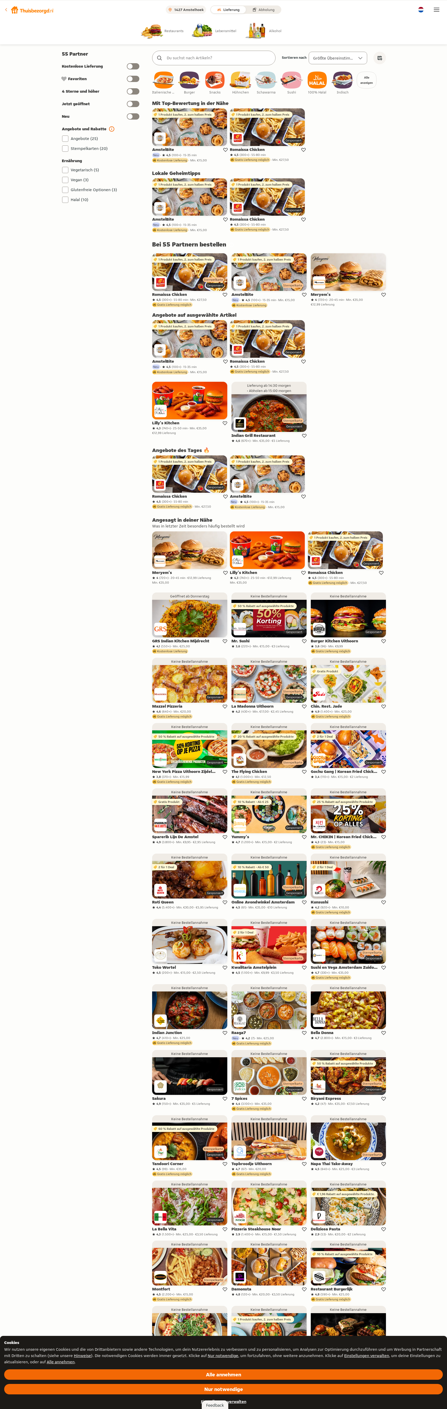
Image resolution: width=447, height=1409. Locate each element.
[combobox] (219, 58)
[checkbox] (164, 83)
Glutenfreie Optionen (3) (94, 189)
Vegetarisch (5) (85, 170)
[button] (29, 9)
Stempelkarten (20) (89, 148)
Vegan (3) (80, 180)
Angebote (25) (84, 138)
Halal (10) (79, 199)
